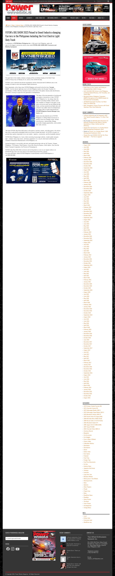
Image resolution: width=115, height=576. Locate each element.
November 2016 (88, 369)
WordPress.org (87, 522)
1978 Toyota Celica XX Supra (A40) (93, 416)
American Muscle (88, 431)
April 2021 (86, 275)
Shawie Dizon (87, 127)
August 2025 (87, 170)
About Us (101, 18)
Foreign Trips (87, 460)
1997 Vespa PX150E (89, 427)
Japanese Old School (89, 468)
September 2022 (88, 240)
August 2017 (87, 350)
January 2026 (87, 159)
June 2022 (86, 246)
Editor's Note (87, 451)
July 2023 (86, 221)
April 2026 (86, 153)
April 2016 (86, 383)
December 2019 (88, 308)
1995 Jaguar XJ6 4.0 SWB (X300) (92, 425)
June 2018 (86, 340)
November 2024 (88, 188)
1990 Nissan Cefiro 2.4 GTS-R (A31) (93, 420)
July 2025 (86, 172)
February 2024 (87, 207)
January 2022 (87, 257)
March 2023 (87, 230)
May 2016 (86, 381)
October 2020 (87, 288)
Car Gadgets (87, 437)
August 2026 (87, 145)
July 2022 (86, 244)
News (13, 18)
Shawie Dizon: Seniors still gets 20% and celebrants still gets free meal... (74, 565)
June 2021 (86, 271)
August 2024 (87, 195)
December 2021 (88, 259)
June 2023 (86, 224)
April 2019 (86, 325)
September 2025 (88, 168)
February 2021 (87, 279)
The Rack (91, 18)
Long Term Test (40, 18)
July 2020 (86, 294)
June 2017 (86, 354)
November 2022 (88, 238)
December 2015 (88, 391)
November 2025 (88, 163)
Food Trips (86, 458)
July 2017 (86, 352)
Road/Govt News (88, 495)
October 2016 (87, 371)
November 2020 (88, 286)
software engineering (89, 115)
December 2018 (88, 333)
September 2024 (88, 192)
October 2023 (87, 215)
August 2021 (87, 267)
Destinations (87, 447)
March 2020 (87, 302)
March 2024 (87, 205)
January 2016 (87, 389)
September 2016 (88, 373)
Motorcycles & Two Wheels (91, 478)
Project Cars (74, 18)
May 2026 (86, 151)
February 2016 (87, 387)
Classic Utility (87, 441)
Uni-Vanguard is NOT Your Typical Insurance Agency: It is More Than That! (96, 117)
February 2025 (87, 182)
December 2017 (88, 342)
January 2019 (87, 331)
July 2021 (86, 269)
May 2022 (86, 248)
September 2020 (88, 290)
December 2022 (88, 236)
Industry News (19, 25)
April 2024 (86, 203)
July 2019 (86, 319)
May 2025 (86, 176)
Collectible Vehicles (89, 443)
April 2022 (86, 250)
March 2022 (87, 253)
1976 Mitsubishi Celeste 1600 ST (92, 414)
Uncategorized (87, 505)
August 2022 (87, 242)
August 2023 (87, 219)
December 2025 (88, 161)
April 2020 (86, 300)
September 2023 (88, 217)
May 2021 (86, 273)
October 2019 (87, 313)
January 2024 (87, 209)
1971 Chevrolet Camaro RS (91, 408)
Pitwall (85, 489)
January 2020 (87, 306)
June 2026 (86, 149)
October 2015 (87, 395)
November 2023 (88, 213)
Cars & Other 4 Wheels (90, 439)
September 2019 (88, 315)
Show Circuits (87, 499)
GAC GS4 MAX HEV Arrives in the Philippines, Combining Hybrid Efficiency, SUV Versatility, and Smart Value (97, 93)
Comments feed (88, 520)
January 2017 (87, 364)
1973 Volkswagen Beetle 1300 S (92, 410)
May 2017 (86, 356)
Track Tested (87, 503)
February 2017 (87, 362)
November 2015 (88, 393)
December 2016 (88, 366)
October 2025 (87, 166)
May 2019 (86, 323)
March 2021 (87, 277)
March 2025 (87, 180)
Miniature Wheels (88, 476)
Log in (85, 516)
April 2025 (86, 178)
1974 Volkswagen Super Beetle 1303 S (94, 412)
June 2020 (86, 296)
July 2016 (86, 377)
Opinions (64, 18)
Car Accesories (88, 435)
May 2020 (86, 298)
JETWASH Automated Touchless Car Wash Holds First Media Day (29, 1)
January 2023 (87, 234)
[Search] (108, 1)
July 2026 (86, 147)
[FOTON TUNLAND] (75, 12)
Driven (21, 18)
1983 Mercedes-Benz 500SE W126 (93, 418)
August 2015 (87, 397)
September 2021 (88, 265)
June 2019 (86, 321)
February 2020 (87, 304)
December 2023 (88, 211)
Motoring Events (53, 18)
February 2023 (87, 232)
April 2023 (86, 228)
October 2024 (87, 190)
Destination (87, 445)
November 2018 (88, 335)
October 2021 (87, 263)
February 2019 (87, 329)
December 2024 (88, 186)
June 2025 (86, 174)
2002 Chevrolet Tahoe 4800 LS (92, 429)
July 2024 (86, 197)
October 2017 (87, 346)
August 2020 (87, 292)
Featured (86, 456)
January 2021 (87, 282)
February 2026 (87, 157)
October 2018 (87, 337)
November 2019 (88, 311)
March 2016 (87, 385)
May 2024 (86, 201)
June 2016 (86, 379)
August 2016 (87, 375)
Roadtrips (86, 497)
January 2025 (87, 184)
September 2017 (88, 348)
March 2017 (87, 360)
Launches (86, 472)
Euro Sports (87, 454)
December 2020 (88, 284)
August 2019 (87, 317)
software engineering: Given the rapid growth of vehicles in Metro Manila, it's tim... (74, 539)
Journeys (29, 18)
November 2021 (88, 261)
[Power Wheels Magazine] (19, 13)
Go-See (86, 464)
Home (8, 18)
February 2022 (87, 255)
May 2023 (86, 226)
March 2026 (87, 155)
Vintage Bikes (87, 507)
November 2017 (88, 344)
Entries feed (87, 518)
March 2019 (87, 327)
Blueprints (86, 433)
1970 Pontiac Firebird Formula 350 (93, 406)
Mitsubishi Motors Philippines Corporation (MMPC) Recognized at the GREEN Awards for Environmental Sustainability (96, 98)
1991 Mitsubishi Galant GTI (91, 422)
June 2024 (86, 199)
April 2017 (86, 358)
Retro (84, 18)
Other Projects (87, 487)
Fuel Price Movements (90, 462)
